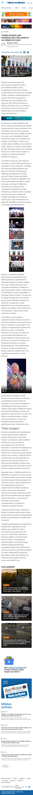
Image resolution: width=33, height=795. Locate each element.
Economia (6, 780)
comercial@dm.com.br (8, 787)
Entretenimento (6, 782)
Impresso (29, 3)
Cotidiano (22, 778)
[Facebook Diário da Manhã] (23, 787)
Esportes (13, 780)
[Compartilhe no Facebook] (24, 52)
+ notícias (5, 766)
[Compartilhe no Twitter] (28, 52)
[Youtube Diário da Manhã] (29, 787)
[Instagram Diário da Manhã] (26, 787)
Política (17, 8)
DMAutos (20, 780)
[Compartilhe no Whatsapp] (21, 52)
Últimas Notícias (6, 8)
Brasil (24, 8)
